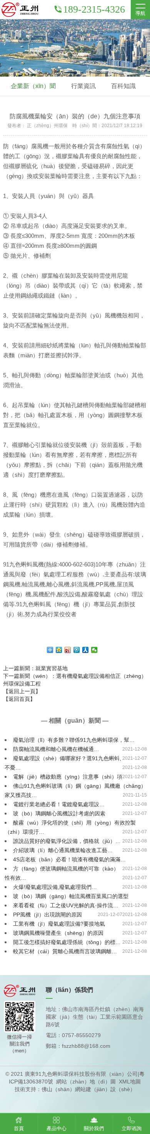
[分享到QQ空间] (59, 650)
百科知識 (123, 86)
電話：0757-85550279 (73, 1035)
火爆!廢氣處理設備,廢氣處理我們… (55, 887)
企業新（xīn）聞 (33, 86)
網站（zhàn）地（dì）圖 (86, 1081)
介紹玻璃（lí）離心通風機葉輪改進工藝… (63, 850)
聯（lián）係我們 (69, 990)
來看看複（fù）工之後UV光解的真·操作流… (65, 905)
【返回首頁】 (19, 699)
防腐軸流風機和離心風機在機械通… (56, 749)
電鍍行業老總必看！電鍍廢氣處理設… (59, 804)
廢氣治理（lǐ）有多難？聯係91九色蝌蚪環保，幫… (74, 740)
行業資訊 (83, 86)
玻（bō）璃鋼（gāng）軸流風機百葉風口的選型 (70, 896)
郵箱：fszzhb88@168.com (78, 1046)
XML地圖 (130, 1081)
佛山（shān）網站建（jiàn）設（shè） (88, 1089)
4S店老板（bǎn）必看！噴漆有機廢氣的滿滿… (69, 859)
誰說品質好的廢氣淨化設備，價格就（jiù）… (67, 841)
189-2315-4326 (94, 9)
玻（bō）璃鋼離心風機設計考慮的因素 (59, 813)
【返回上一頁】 (22, 691)
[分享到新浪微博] (68, 650)
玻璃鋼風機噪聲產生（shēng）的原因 (58, 933)
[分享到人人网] (85, 650)
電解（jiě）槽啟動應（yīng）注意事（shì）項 (67, 777)
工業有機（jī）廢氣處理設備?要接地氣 (59, 924)
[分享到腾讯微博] (76, 650)
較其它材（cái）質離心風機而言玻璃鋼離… (65, 951)
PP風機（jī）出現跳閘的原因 (47, 914)
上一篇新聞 (35, 668)
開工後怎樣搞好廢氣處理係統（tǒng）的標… (67, 942)
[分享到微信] (94, 650)
